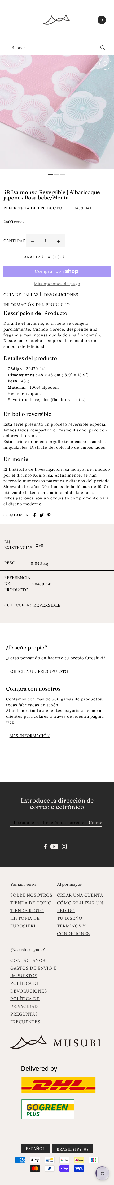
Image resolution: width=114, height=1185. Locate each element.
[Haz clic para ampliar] (105, 64)
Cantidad (14, 240)
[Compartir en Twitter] (42, 515)
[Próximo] (20, 62)
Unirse (95, 822)
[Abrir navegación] (11, 20)
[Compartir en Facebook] (34, 515)
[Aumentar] (58, 240)
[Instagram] (64, 846)
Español (35, 1148)
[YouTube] (54, 846)
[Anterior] (7, 62)
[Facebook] (45, 846)
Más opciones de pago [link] (57, 283)
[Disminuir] (32, 240)
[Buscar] (103, 47)
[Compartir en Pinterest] (49, 515)
